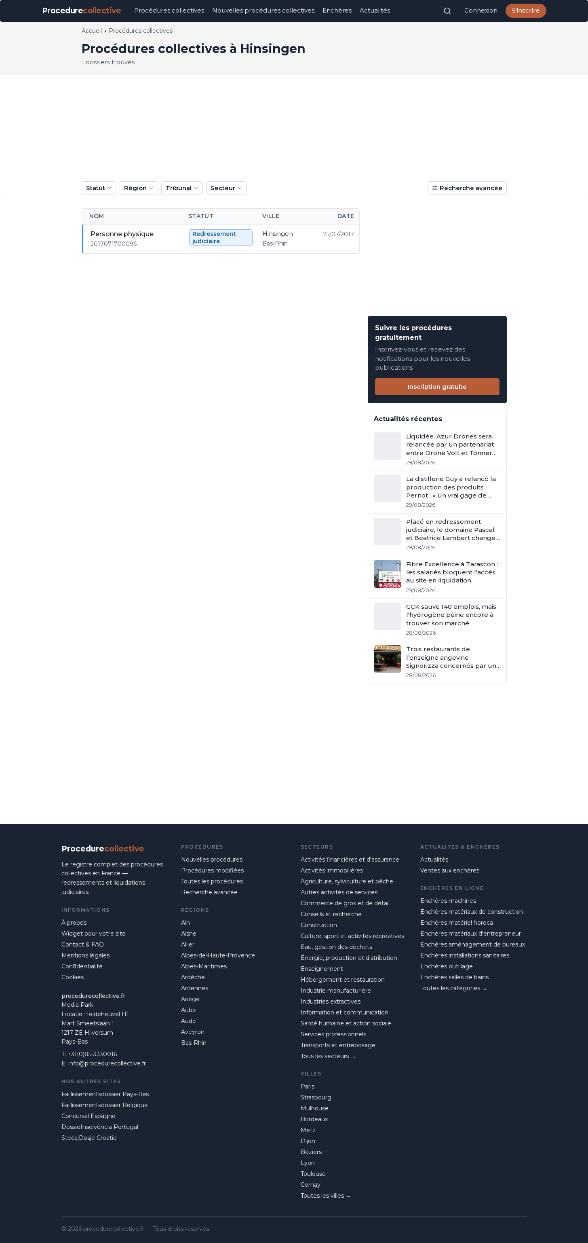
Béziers (311, 1152)
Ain (185, 922)
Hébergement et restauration (343, 979)
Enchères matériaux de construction (471, 911)
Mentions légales (85, 955)
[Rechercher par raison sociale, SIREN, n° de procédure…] (447, 11)
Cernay (310, 1184)
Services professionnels (333, 1034)
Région (135, 188)
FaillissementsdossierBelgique (104, 1105)
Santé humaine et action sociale (346, 1023)
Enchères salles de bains (454, 977)
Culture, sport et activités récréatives (352, 936)
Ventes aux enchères (449, 870)
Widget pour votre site (93, 933)
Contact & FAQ (82, 944)
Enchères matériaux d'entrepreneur (470, 933)
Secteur (223, 188)
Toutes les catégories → (453, 988)
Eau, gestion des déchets (336, 947)
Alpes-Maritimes (204, 966)
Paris (307, 1086)
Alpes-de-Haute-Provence (218, 955)
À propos (73, 922)
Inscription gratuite (437, 386)
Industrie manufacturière (336, 990)
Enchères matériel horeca (456, 922)
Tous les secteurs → (328, 1056)
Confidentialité (82, 966)
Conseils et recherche (331, 914)
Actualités (375, 10)
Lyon (308, 1163)
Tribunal (179, 188)
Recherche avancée (471, 188)
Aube (188, 1010)
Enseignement (322, 968)
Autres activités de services (339, 892)
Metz (308, 1130)
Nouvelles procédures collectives (263, 10)
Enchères (337, 10)
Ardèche (193, 977)
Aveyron (192, 1031)
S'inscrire (526, 10)
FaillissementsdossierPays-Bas (105, 1094)
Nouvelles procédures (211, 859)
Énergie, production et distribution (349, 957)
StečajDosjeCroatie (89, 1137)
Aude (188, 1021)
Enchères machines (448, 900)
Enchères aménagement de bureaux (472, 944)
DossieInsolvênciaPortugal (99, 1127)
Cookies (72, 977)
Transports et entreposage (338, 1045)
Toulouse (313, 1173)
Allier (187, 944)
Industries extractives (330, 1001)
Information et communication (344, 1012)
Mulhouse (315, 1108)
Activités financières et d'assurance (350, 859)
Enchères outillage (446, 966)
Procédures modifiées (212, 870)
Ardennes (194, 988)
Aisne (188, 933)
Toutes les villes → (326, 1195)
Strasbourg (316, 1097)
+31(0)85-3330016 (92, 1054)
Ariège (190, 999)
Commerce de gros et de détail (345, 903)
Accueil (92, 30)
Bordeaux (314, 1119)
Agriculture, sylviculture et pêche (347, 881)
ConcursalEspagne (88, 1116)
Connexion (480, 10)
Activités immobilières (332, 870)
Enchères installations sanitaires (464, 955)
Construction (319, 925)
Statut (95, 188)
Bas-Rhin (194, 1042)
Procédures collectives (169, 10)
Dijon (308, 1141)
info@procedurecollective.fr (107, 1063)
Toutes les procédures (212, 881)
